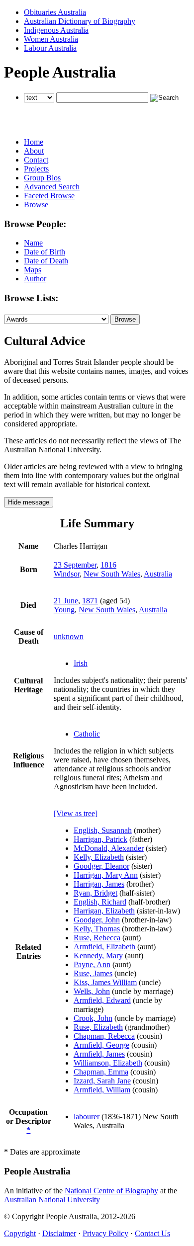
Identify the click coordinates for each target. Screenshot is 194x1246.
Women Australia (51, 39)
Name (33, 243)
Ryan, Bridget (95, 893)
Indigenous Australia (56, 30)
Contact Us (152, 1233)
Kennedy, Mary (98, 955)
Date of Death (46, 260)
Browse (36, 204)
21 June (66, 600)
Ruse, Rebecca (97, 937)
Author (35, 278)
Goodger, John (97, 919)
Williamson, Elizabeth (108, 1063)
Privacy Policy (105, 1233)
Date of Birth (44, 252)
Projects (36, 169)
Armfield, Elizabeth (104, 946)
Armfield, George (101, 1045)
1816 (108, 565)
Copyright (20, 1233)
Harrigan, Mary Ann (106, 875)
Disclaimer (59, 1233)
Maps (32, 269)
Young (64, 609)
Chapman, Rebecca (104, 1036)
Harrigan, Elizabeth (104, 911)
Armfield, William (102, 1089)
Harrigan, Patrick (100, 839)
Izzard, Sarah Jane (102, 1081)
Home (33, 142)
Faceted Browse (49, 195)
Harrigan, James (99, 884)
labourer (86, 1116)
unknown (69, 636)
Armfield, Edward (102, 1000)
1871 (90, 600)
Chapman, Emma (101, 1072)
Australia (158, 574)
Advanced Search (52, 186)
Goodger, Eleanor (101, 866)
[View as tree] (75, 813)
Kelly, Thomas (97, 928)
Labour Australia (50, 48)
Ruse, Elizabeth (98, 1027)
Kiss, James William (105, 982)
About (34, 151)
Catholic (87, 734)
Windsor (67, 574)
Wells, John (92, 991)
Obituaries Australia (55, 12)
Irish (81, 663)
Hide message (28, 502)
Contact (36, 160)
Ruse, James (93, 973)
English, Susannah (103, 830)
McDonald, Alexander (109, 848)
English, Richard (100, 902)
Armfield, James (99, 1054)
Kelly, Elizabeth (99, 857)
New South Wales (112, 574)
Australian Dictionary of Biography (79, 21)
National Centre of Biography (111, 1190)
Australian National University (52, 1199)
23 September (75, 565)
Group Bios (42, 177)
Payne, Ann (92, 964)
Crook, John (93, 1018)
